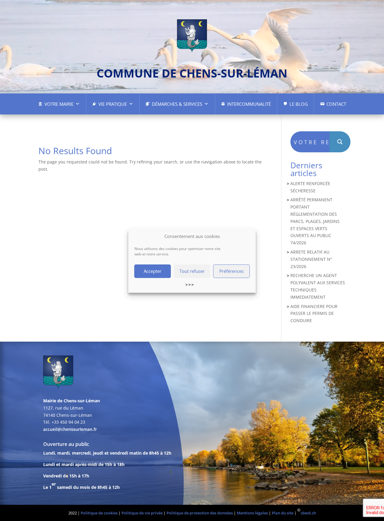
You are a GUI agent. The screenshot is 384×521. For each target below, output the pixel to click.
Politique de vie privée (142, 513)
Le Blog (299, 104)
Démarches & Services (177, 104)
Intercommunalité (249, 104)
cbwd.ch (308, 513)
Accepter (152, 271)
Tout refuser (192, 271)
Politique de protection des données (199, 513)
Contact (336, 104)
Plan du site (282, 513)
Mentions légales (252, 513)
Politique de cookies (99, 513)
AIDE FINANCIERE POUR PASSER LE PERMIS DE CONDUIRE (314, 313)
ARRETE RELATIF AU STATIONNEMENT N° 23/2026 (311, 259)
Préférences (231, 271)
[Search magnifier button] (339, 141)
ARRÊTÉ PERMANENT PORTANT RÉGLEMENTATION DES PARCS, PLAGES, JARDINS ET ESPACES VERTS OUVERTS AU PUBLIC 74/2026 (315, 221)
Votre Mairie (59, 104)
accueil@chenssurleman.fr (70, 429)
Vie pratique (112, 104)
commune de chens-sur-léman (192, 73)
